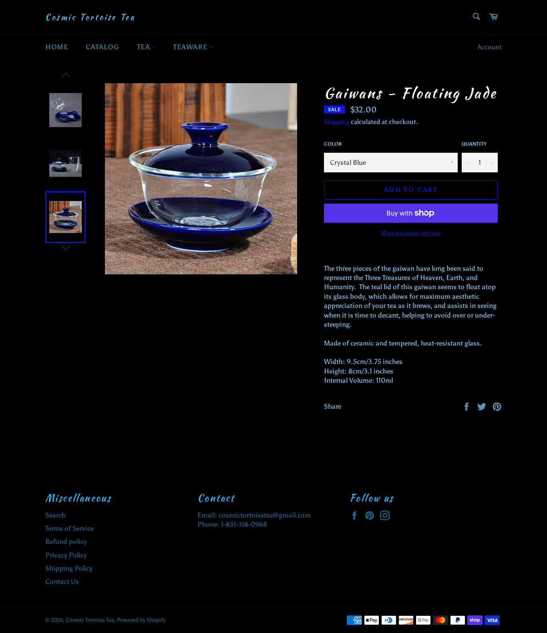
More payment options (411, 233)
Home (56, 47)
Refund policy (66, 541)
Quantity (474, 144)
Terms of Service (69, 528)
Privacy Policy (66, 555)
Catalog (102, 47)
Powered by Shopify (141, 620)
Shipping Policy (69, 568)
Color (333, 144)
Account (490, 47)
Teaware (191, 47)
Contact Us (62, 581)
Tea (144, 47)
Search (55, 515)
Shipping (336, 122)
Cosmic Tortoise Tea (90, 17)
